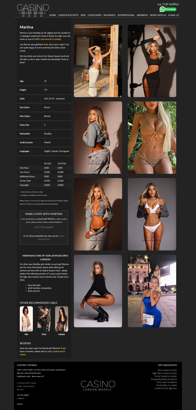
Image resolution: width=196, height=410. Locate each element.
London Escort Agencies (166, 388)
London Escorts (68, 15)
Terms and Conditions (166, 382)
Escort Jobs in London (167, 385)
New (83, 15)
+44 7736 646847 (44, 227)
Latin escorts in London (50, 39)
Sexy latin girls (34, 285)
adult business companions (40, 288)
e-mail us (20, 398)
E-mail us (173, 15)
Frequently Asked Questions (164, 379)
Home (52, 15)
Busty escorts (34, 291)
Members (142, 15)
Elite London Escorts (167, 370)
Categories (95, 15)
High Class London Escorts (164, 373)
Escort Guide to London (166, 376)
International (126, 15)
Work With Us (158, 15)
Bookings (110, 15)
